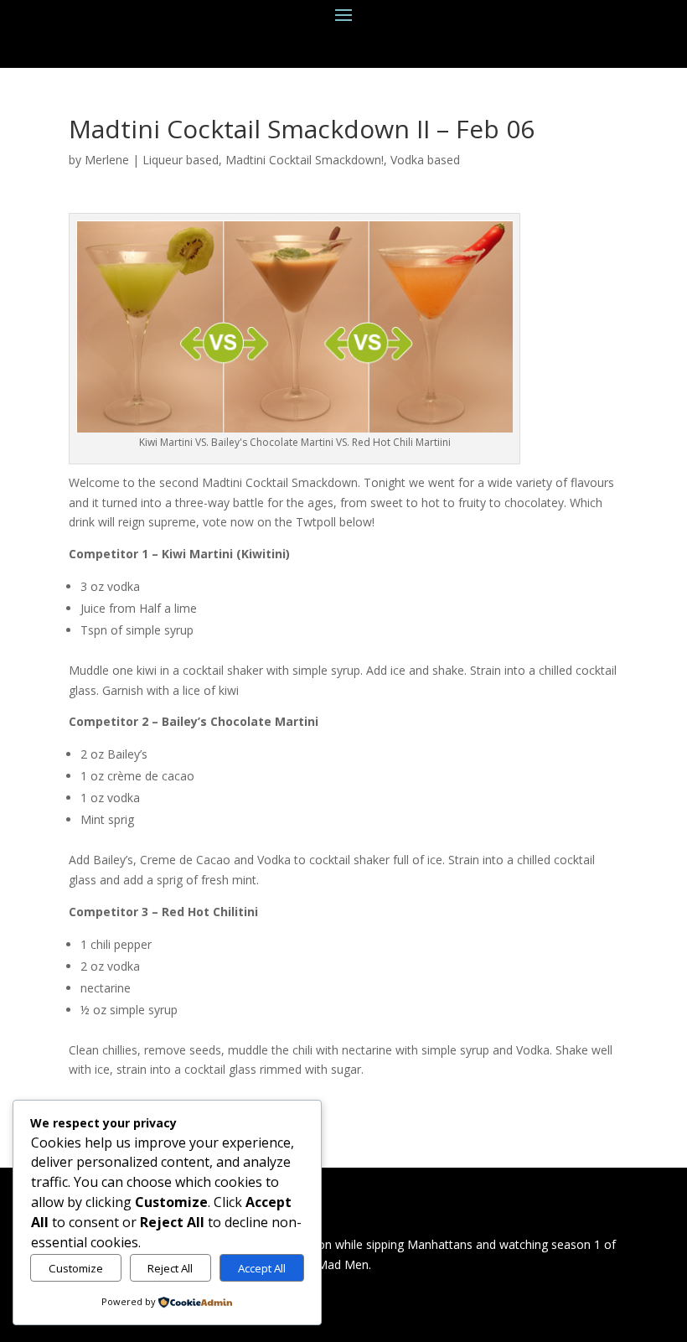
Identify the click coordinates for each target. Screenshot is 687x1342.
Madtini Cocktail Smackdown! (304, 160)
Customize (76, 1268)
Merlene (107, 160)
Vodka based (425, 160)
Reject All (170, 1268)
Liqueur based (180, 160)
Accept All (262, 1268)
